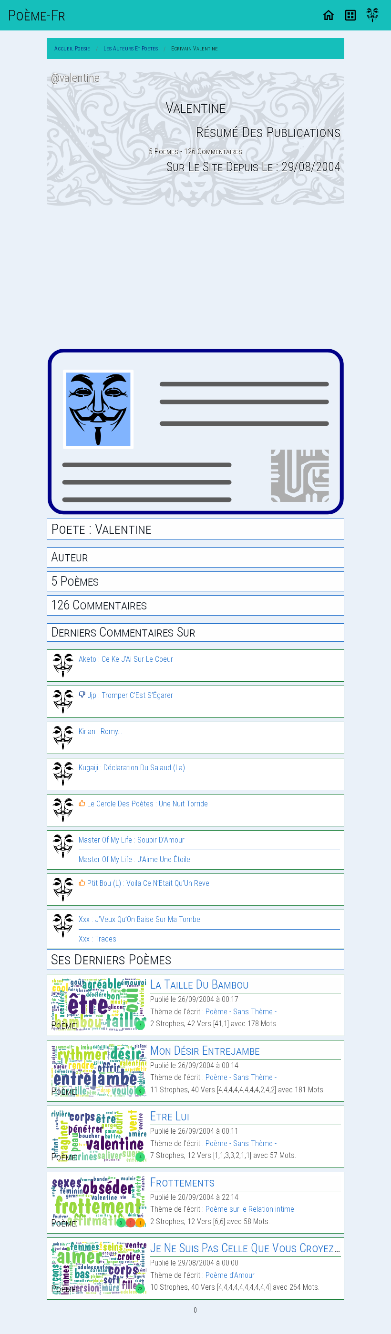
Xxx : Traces (97, 938)
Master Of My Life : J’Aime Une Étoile (134, 859)
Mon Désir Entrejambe (205, 1051)
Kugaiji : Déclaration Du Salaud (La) (132, 767)
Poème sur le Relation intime (250, 1209)
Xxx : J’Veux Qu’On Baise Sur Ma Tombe (139, 919)
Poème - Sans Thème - (241, 1011)
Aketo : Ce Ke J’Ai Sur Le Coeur (126, 659)
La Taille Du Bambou (199, 984)
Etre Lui (169, 1116)
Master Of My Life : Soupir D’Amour (132, 839)
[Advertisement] (195, 277)
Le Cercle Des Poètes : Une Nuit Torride (146, 803)
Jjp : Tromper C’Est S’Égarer (129, 695)
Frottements (182, 1182)
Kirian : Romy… (100, 731)
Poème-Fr (36, 15)
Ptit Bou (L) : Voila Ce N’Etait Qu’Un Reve (147, 883)
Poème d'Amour (230, 1275)
